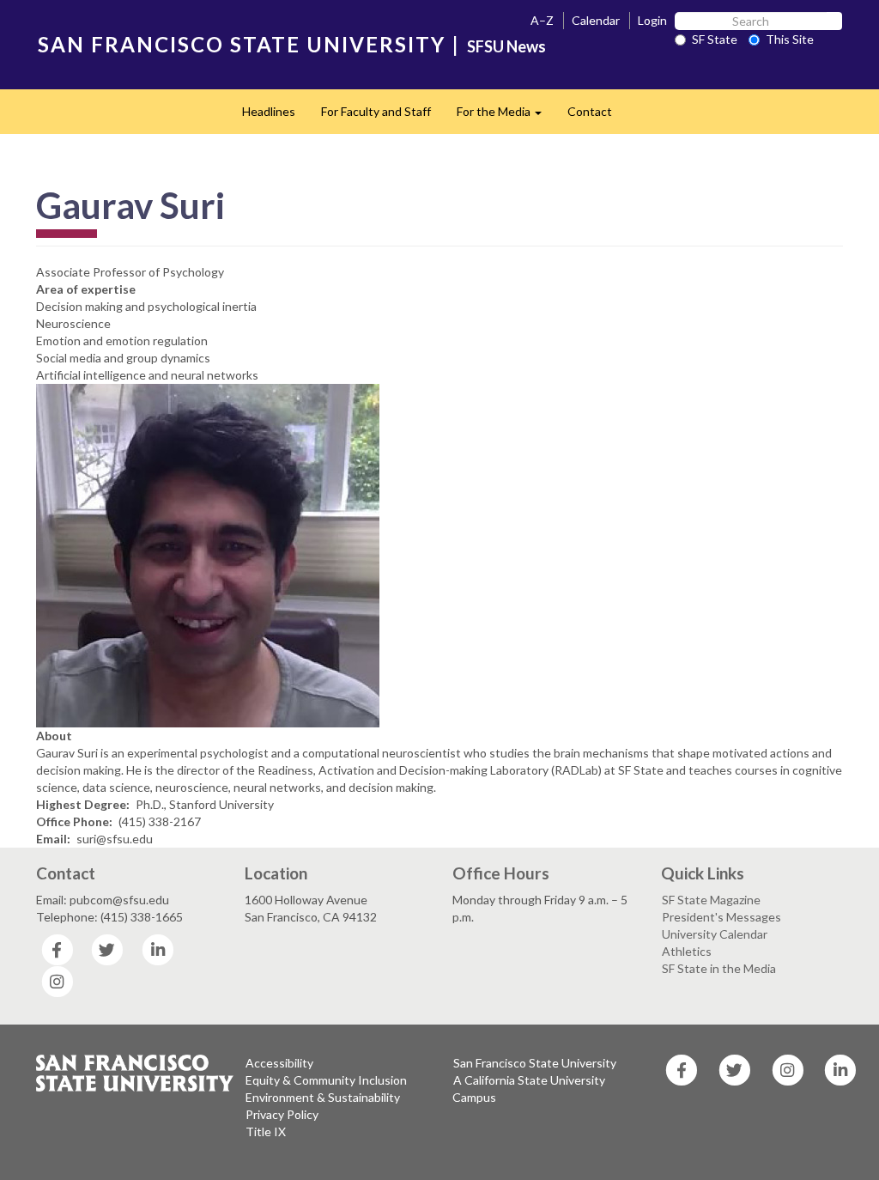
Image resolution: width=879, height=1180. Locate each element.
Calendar (596, 20)
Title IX (266, 1131)
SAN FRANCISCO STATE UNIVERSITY (242, 44)
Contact (589, 111)
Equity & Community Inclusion (326, 1080)
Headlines (268, 111)
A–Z (542, 20)
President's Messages (721, 916)
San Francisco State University (534, 1062)
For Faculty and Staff (376, 111)
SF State (714, 39)
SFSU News (506, 46)
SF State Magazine (711, 899)
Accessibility (279, 1062)
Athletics (687, 951)
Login (652, 20)
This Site (790, 39)
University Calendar (714, 934)
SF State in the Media (719, 968)
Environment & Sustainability (323, 1097)
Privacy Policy (282, 1114)
